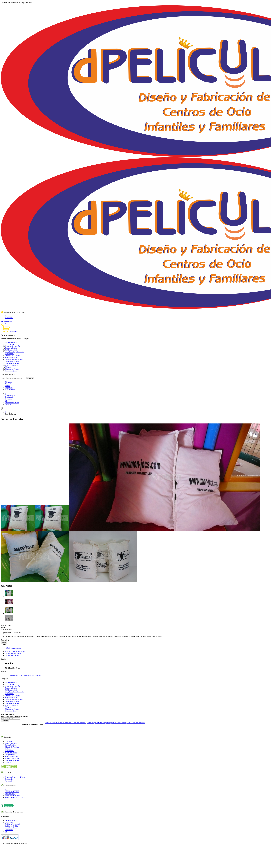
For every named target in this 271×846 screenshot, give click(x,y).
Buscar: (3, 378)
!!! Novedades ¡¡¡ (11, 342)
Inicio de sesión (10, 389)
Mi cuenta (8, 382)
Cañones (8, 749)
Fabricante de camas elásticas (15, 797)
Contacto (8, 404)
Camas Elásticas (10, 745)
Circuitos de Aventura (12, 356)
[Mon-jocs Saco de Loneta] (9, 622)
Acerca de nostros (11, 820)
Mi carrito (8, 384)
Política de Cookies (11, 826)
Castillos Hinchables (12, 363)
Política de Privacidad (12, 824)
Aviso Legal (9, 822)
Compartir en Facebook (13, 653)
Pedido (7, 386)
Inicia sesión (9, 779)
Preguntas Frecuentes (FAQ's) (15, 777)
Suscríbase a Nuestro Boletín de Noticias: (14, 716)
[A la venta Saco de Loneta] (9, 613)
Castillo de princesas (12, 790)
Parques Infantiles (11, 348)
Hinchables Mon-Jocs (12, 796)
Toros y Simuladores (12, 365)
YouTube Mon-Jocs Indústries (76, 723)
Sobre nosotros (10, 395)
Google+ (105, 723)
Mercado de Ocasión (12, 369)
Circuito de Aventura (12, 747)
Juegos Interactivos (11, 357)
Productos (8, 399)
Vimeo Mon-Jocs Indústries (136, 723)
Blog (6, 401)
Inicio (7, 393)
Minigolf (8, 367)
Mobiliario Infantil (11, 350)
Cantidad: (4, 640)
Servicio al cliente (11, 828)
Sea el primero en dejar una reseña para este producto (23, 675)
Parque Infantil (10, 794)
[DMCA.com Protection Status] (9, 767)
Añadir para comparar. (13, 648)
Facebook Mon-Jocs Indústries (55, 723)
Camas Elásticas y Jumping (14, 359)
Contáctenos (9, 830)
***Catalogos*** (11, 344)
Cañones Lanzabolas (12, 361)
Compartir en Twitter (12, 655)
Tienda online (9, 397)
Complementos (10, 754)
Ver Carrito (8, 781)
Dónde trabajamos (11, 371)
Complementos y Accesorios (14, 352)
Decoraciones (9, 354)
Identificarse (9, 318)
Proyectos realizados (12, 403)
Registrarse (8, 316)
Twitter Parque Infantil (94, 723)
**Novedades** (10, 741)
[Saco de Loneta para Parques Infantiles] (9, 597)
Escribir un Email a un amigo (15, 651)
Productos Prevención (12, 346)
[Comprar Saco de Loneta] (9, 605)
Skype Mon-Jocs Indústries (117, 723)
